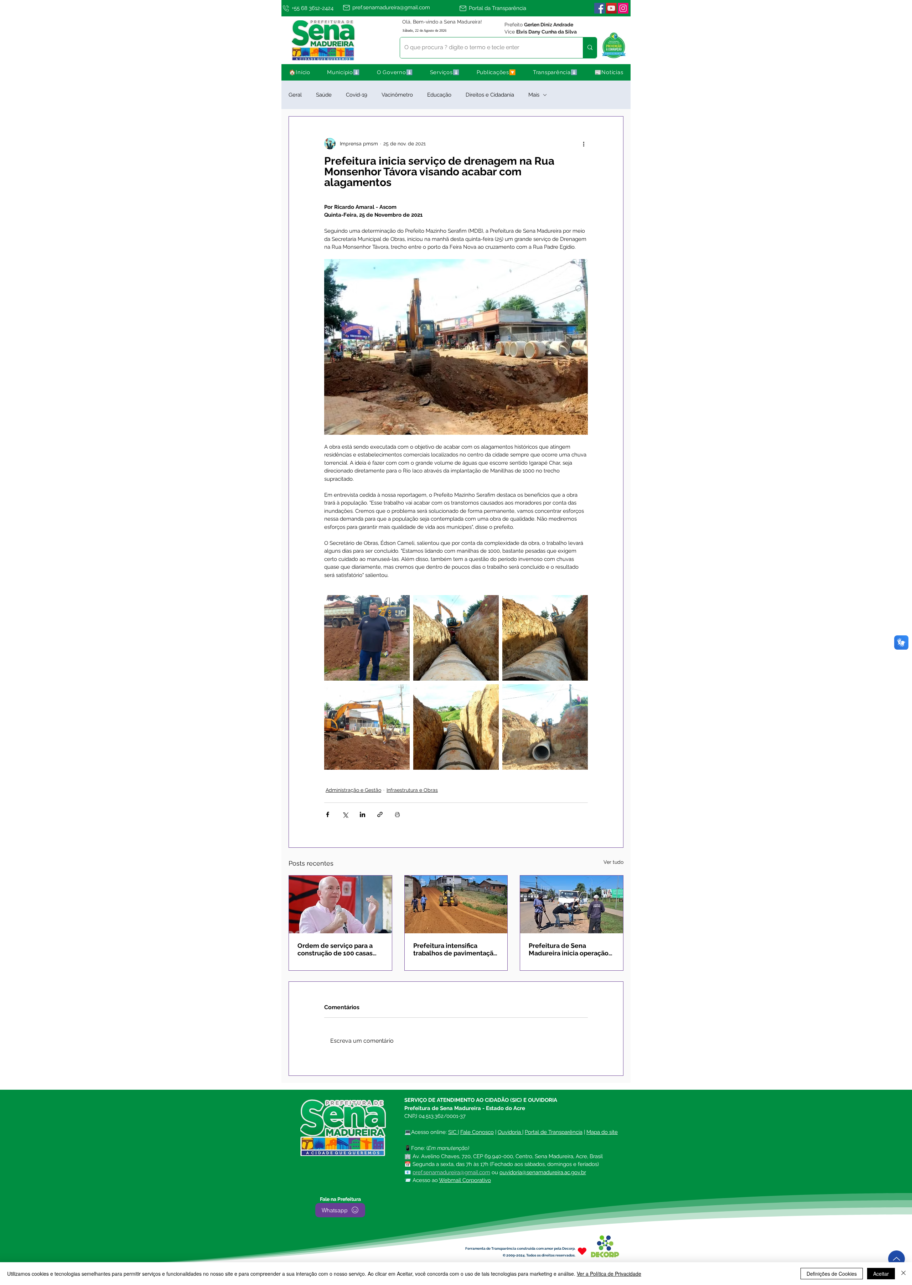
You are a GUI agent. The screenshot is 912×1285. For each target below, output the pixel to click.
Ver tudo (613, 862)
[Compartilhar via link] (380, 814)
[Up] (896, 1258)
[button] (344, 72)
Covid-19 (356, 95)
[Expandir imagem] (367, 638)
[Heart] (582, 1251)
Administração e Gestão (353, 790)
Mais (533, 95)
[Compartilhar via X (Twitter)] (345, 814)
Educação (439, 95)
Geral (295, 95)
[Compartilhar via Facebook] (327, 814)
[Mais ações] (583, 143)
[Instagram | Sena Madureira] (623, 8)
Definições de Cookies (832, 1273)
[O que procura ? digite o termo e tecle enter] (590, 47)
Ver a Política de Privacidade (609, 1273)
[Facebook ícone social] (599, 8)
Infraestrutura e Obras (412, 790)
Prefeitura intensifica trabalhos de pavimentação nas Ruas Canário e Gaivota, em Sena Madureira (455, 949)
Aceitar (881, 1273)
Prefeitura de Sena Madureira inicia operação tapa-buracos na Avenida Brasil (568, 949)
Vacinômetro (397, 95)
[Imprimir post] (397, 814)
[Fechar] (903, 1273)
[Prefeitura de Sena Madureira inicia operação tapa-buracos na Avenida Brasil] (571, 904)
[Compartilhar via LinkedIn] (362, 814)
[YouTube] (611, 8)
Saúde (324, 95)
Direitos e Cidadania (490, 95)
